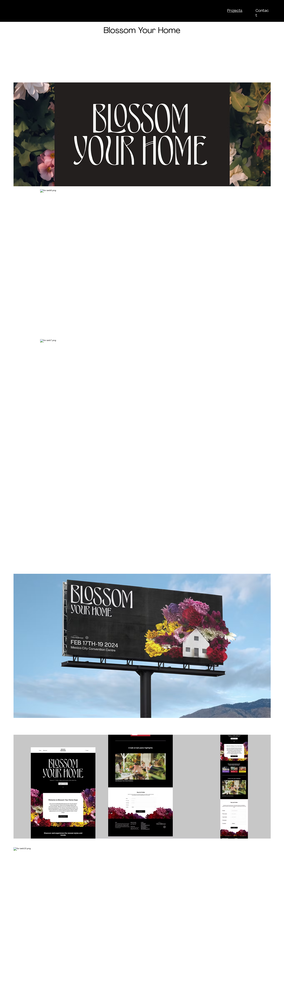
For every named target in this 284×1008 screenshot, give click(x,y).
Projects (234, 11)
